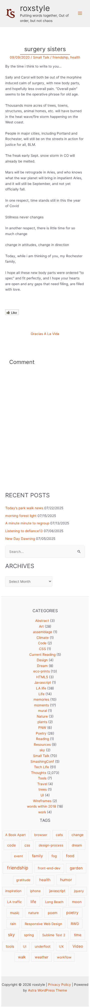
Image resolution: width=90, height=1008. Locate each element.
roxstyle (35, 8)
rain (13, 924)
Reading (42, 739)
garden (76, 868)
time (78, 935)
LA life (41, 688)
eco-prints (41, 671)
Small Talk (41, 57)
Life (41, 694)
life (33, 901)
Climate (42, 638)
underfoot (42, 946)
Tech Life (41, 767)
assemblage (42, 632)
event (18, 856)
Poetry (41, 733)
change (78, 835)
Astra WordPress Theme (47, 990)
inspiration (13, 891)
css (27, 845)
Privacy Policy (59, 985)
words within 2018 (41, 806)
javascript (57, 891)
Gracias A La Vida (45, 334)
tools (10, 946)
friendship (60, 57)
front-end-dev (49, 868)
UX (61, 946)
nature (33, 913)
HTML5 (42, 677)
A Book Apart (15, 835)
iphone (35, 891)
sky (42, 750)
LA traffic (14, 902)
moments (41, 705)
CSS (42, 649)
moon (77, 902)
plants (42, 722)
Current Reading (42, 655)
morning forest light (20, 516)
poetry (72, 912)
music (15, 913)
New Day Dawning (20, 539)
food (70, 855)
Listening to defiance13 (24, 531)
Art (41, 626)
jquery (79, 891)
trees (42, 789)
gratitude (23, 880)
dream (77, 845)
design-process (51, 845)
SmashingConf (42, 761)
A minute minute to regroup (27, 523)
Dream (42, 666)
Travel (42, 784)
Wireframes (42, 801)
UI (42, 795)
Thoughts (38, 773)
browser (40, 835)
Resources (42, 745)
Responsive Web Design (43, 924)
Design (42, 660)
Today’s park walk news (24, 508)
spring (29, 935)
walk (22, 957)
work (42, 812)
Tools (42, 778)
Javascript (42, 682)
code (11, 845)
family (37, 855)
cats (59, 835)
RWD (75, 924)
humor (66, 879)
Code (42, 643)
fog (54, 856)
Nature (42, 716)
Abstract (42, 621)
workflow (64, 957)
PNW (42, 728)
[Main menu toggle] (80, 13)
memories (41, 699)
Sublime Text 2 (53, 935)
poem (52, 913)
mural (42, 711)
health (75, 57)
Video (77, 946)
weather (41, 957)
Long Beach (54, 902)
